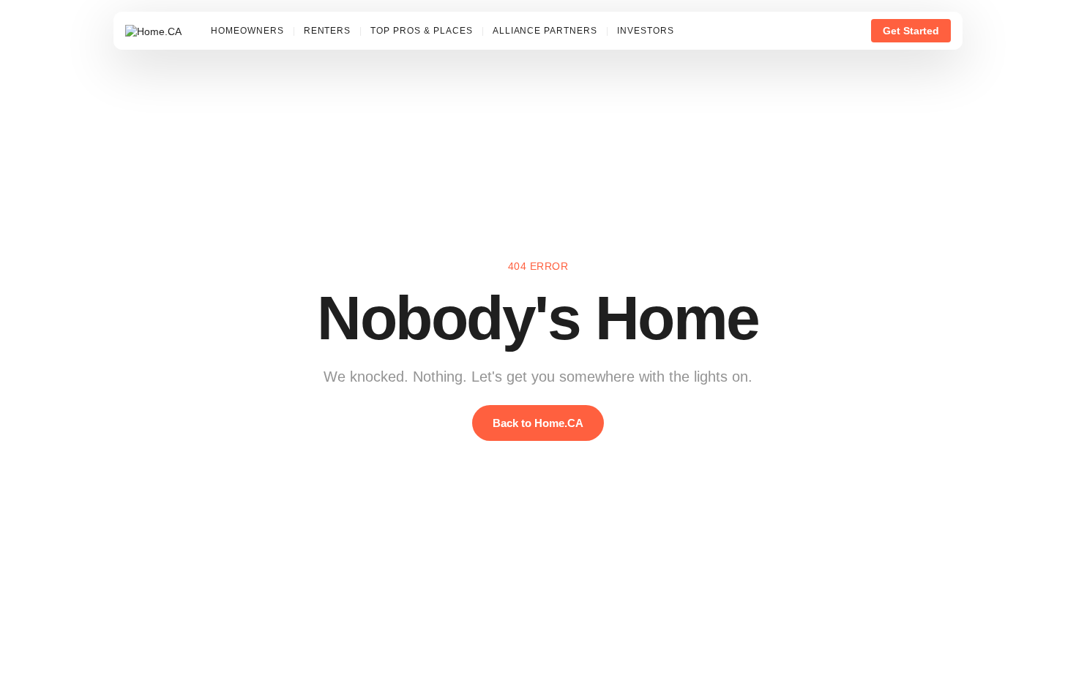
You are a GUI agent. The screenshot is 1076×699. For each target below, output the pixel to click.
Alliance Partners (545, 31)
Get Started (911, 31)
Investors (645, 31)
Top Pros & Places (421, 31)
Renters (327, 31)
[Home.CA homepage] (153, 30)
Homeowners (247, 31)
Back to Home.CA (538, 423)
